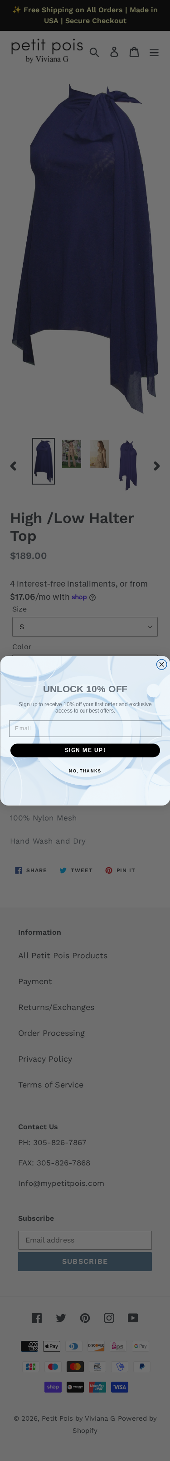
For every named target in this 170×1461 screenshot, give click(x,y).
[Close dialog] (161, 664)
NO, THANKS (85, 770)
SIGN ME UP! (85, 750)
